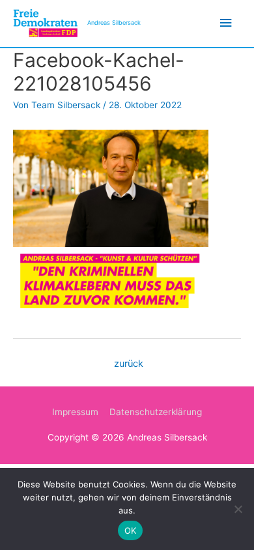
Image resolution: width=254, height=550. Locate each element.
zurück (128, 363)
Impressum (75, 412)
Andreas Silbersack (114, 22)
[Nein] (237, 508)
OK (130, 530)
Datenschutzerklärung (155, 412)
